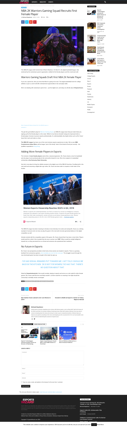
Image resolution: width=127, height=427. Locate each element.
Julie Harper (83, 414)
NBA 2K (32, 281)
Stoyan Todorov (84, 421)
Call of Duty (90, 73)
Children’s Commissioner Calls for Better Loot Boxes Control (92, 418)
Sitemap (55, 415)
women (51, 281)
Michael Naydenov (27, 17)
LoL (88, 102)
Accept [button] (94, 424)
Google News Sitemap (63, 415)
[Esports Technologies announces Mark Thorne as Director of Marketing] (29, 333)
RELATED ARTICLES (27, 324)
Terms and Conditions (34, 415)
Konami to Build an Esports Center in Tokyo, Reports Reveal (69, 298)
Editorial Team (24, 415)
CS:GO (89, 78)
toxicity (37, 281)
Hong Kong (37, 146)
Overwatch (90, 107)
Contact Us (23, 414)
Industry (43, 2)
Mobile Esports (91, 104)
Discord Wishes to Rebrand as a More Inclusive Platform (67, 341)
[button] (105, 2)
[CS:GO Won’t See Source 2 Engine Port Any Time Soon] (91, 61)
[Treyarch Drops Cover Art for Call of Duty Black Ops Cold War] (91, 38)
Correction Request (31, 414)
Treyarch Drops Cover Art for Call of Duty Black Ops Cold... (101, 39)
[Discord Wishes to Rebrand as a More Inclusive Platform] (67, 333)
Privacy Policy (43, 415)
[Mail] (32, 319)
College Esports (91, 76)
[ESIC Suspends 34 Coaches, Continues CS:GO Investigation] (91, 25)
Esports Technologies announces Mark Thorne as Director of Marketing (28, 342)
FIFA (88, 91)
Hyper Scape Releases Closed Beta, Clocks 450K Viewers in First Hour (48, 342)
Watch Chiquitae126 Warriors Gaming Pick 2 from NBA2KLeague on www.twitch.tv (34, 126)
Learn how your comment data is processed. (51, 392)
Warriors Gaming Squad (46, 132)
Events (50, 2)
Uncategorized (90, 112)
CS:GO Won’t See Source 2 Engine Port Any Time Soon (101, 61)
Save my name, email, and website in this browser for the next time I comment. (43, 382)
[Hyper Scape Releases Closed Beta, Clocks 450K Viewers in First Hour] (48, 333)
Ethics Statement (47, 414)
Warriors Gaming (44, 281)
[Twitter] (35, 319)
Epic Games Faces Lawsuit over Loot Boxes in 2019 (36, 298)
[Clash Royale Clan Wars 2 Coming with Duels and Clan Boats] (91, 49)
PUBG (88, 109)
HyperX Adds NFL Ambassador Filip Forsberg (91, 411)
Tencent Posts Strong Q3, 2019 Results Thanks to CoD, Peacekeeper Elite (92, 403)
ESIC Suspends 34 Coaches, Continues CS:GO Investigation (101, 26)
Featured (89, 89)
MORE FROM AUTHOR (39, 324)
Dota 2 (89, 81)
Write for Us (40, 414)
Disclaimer (49, 415)
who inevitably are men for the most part (52, 253)
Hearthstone (90, 96)
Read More (100, 424)
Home (22, 5)
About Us (54, 414)
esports (27, 281)
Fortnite (89, 94)
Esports (34, 2)
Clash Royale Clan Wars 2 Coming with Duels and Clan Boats (101, 50)
